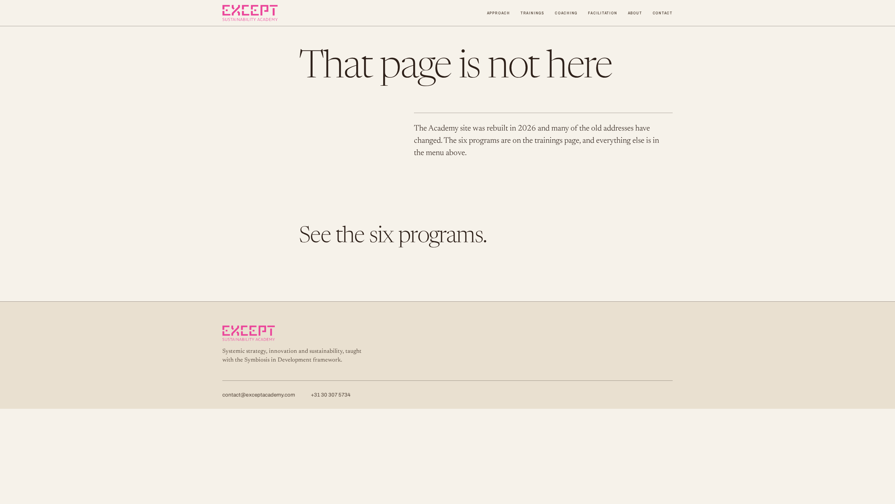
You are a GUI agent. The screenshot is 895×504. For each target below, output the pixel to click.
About (635, 13)
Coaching (566, 13)
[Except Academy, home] (250, 13)
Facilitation (602, 13)
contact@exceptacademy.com (258, 395)
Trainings (532, 13)
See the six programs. (393, 237)
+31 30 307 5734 (331, 395)
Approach (498, 13)
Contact (663, 13)
